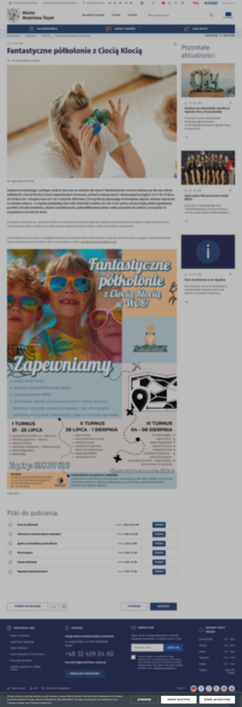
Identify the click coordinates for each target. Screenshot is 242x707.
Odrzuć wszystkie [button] (178, 699)
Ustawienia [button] (144, 699)
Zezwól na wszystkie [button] (217, 699)
